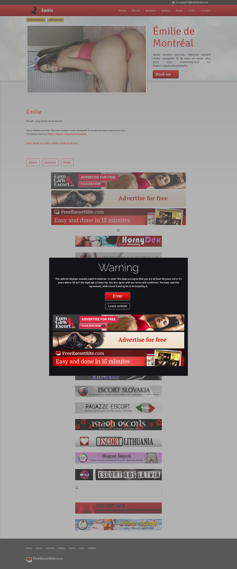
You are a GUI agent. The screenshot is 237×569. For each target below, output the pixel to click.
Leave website (117, 306)
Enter (117, 296)
